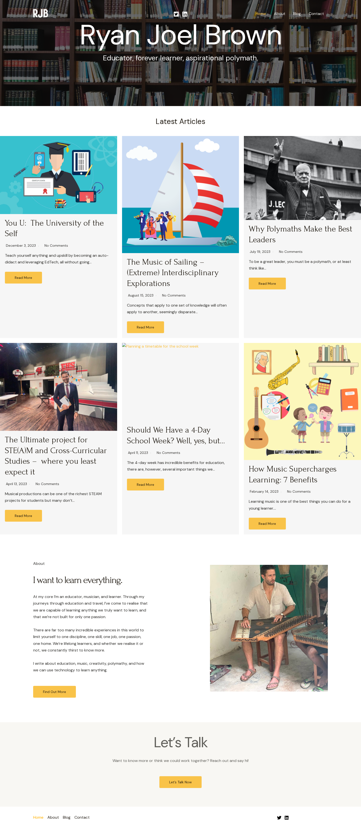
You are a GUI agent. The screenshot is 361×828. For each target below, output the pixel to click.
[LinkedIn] (286, 817)
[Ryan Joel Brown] (40, 13)
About (279, 13)
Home (261, 13)
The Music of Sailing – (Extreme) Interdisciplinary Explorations (173, 272)
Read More (23, 277)
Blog (297, 13)
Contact (316, 13)
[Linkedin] (185, 14)
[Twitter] (176, 14)
